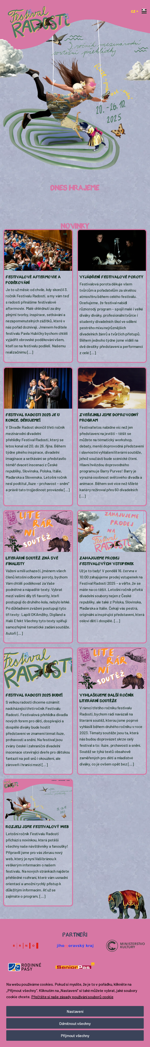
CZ (133, 11)
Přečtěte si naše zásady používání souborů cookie (72, 996)
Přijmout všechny (75, 1035)
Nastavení (75, 1011)
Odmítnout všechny (75, 1023)
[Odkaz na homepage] (39, 22)
